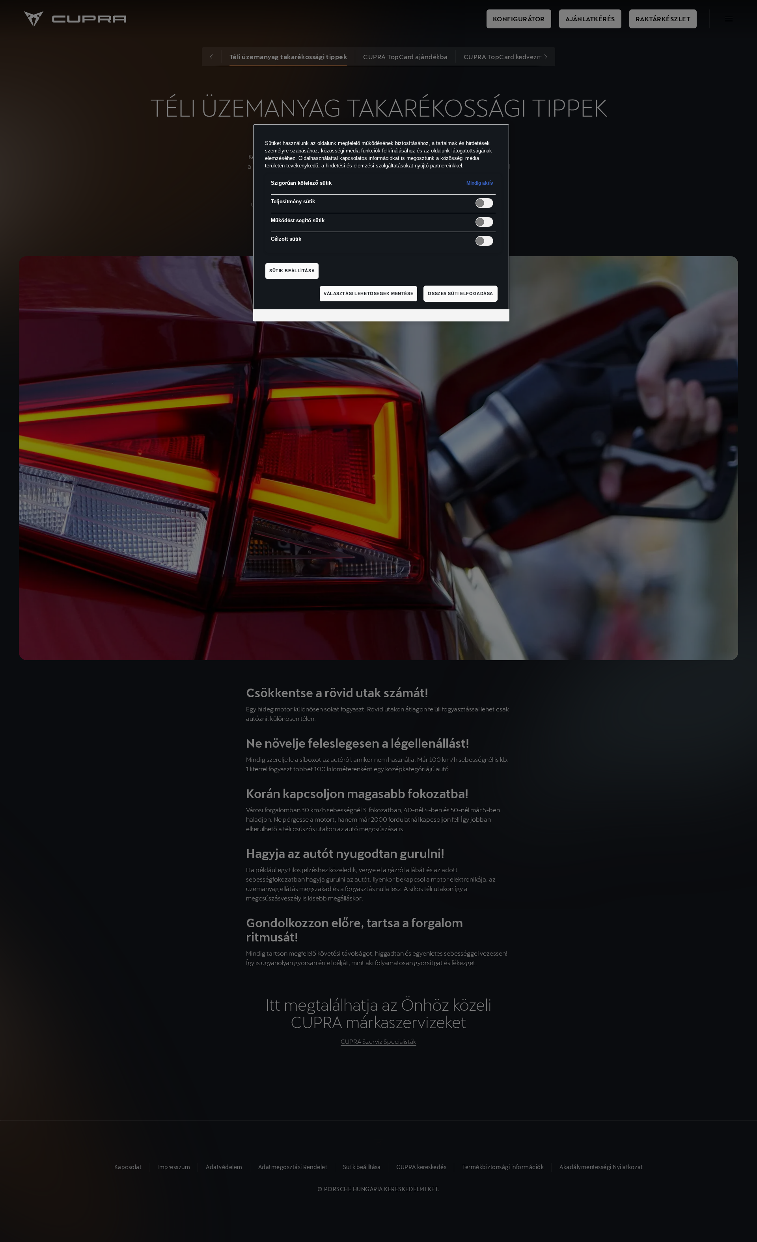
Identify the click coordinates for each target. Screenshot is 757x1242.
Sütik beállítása (292, 270)
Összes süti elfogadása (460, 293)
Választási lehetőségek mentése (368, 293)
